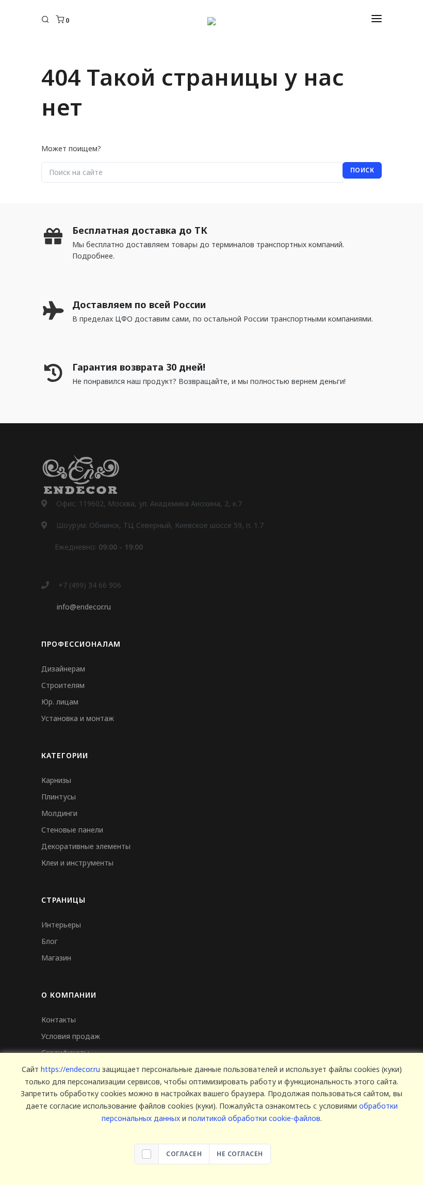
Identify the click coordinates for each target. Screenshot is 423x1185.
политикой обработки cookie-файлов (254, 1118)
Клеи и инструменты (77, 863)
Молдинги (59, 813)
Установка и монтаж (77, 718)
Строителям (63, 685)
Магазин (56, 958)
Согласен (184, 1153)
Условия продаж (70, 1036)
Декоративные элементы (86, 846)
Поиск (362, 170)
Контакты (58, 1019)
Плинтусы (58, 797)
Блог (49, 941)
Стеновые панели (72, 830)
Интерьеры (61, 925)
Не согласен (240, 1153)
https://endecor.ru (70, 1069)
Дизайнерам (63, 669)
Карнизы (56, 780)
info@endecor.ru (84, 607)
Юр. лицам (59, 702)
